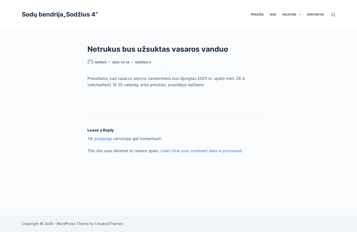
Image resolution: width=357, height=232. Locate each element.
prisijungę (103, 138)
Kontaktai (315, 14)
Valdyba (289, 14)
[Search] (333, 15)
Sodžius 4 (143, 62)
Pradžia (257, 14)
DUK (273, 14)
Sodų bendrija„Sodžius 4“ (60, 14)
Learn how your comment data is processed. (202, 150)
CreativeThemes (109, 223)
